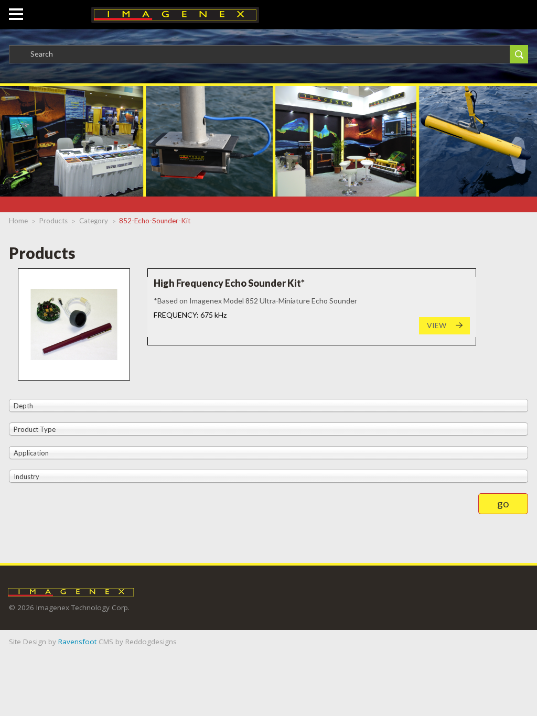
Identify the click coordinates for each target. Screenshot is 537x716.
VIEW (436, 325)
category (93, 220)
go (503, 503)
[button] (16, 9)
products (53, 220)
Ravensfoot (77, 641)
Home (18, 220)
